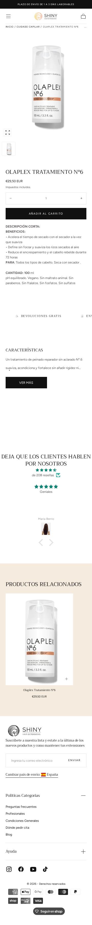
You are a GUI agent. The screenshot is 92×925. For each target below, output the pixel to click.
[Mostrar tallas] (66, 679)
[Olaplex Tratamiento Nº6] (39, 639)
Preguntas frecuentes (21, 807)
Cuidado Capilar (28, 26)
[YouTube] (33, 869)
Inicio (10, 26)
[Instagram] (9, 869)
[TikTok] (45, 869)
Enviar (74, 760)
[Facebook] (21, 869)
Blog (9, 834)
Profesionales (15, 813)
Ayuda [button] (11, 851)
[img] (46, 470)
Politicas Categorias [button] (23, 795)
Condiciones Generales (22, 821)
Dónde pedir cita (17, 827)
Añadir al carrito (46, 213)
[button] (8, 16)
